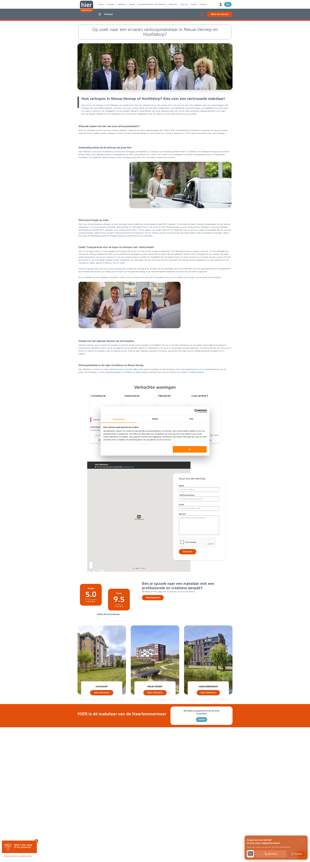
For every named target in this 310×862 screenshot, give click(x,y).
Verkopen (111, 4)
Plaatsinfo (173, 4)
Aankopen (122, 4)
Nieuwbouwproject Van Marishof (152, 4)
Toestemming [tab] (118, 419)
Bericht (182, 514)
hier (169, 133)
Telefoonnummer (187, 495)
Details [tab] (155, 419)
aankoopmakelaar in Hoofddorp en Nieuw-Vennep (127, 372)
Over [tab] (191, 419)
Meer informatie (101, 693)
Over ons (184, 4)
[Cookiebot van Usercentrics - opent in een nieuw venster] (196, 411)
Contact (203, 4)
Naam (181, 486)
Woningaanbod (153, 598)
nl (228, 4)
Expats (194, 4)
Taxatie (132, 4)
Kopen (101, 4)
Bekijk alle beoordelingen (108, 614)
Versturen (187, 552)
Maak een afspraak (219, 14)
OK (189, 449)
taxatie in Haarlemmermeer (192, 372)
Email (181, 505)
